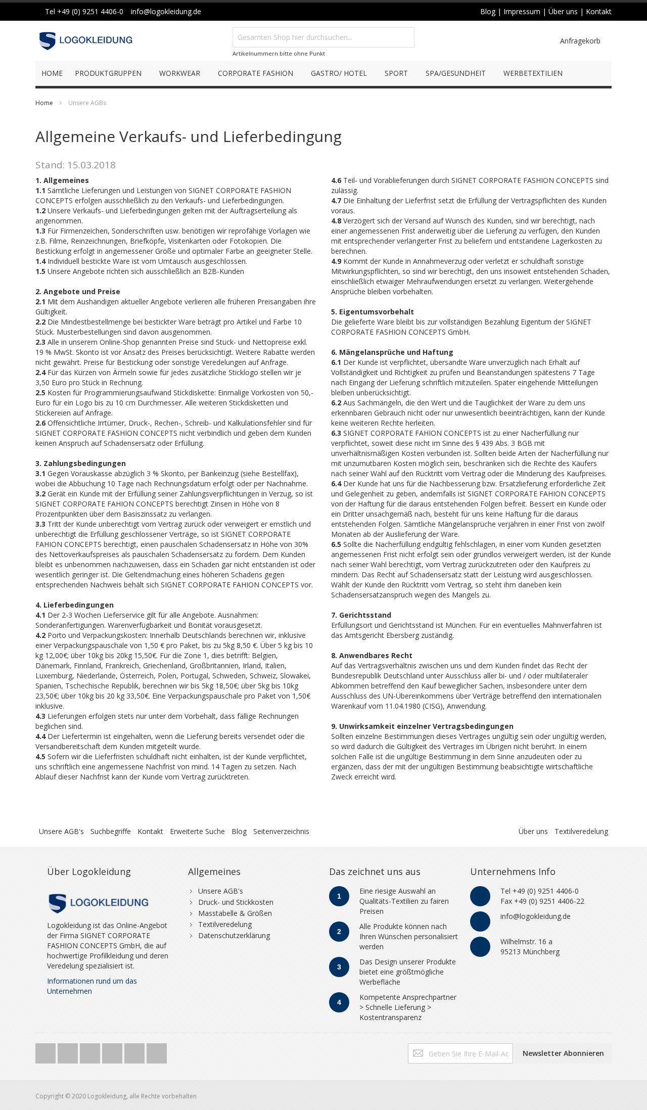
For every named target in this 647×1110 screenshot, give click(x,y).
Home (44, 103)
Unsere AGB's (61, 831)
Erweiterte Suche (197, 831)
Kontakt (150, 831)
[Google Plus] (91, 1050)
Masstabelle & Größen (235, 913)
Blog (239, 831)
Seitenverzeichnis (281, 831)
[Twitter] (46, 1050)
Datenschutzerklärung (234, 935)
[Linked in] (157, 1050)
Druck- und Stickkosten (235, 902)
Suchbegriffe (110, 831)
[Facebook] (69, 1050)
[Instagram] (113, 1050)
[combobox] (323, 37)
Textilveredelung (581, 831)
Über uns (533, 831)
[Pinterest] (135, 1050)
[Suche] (404, 37)
